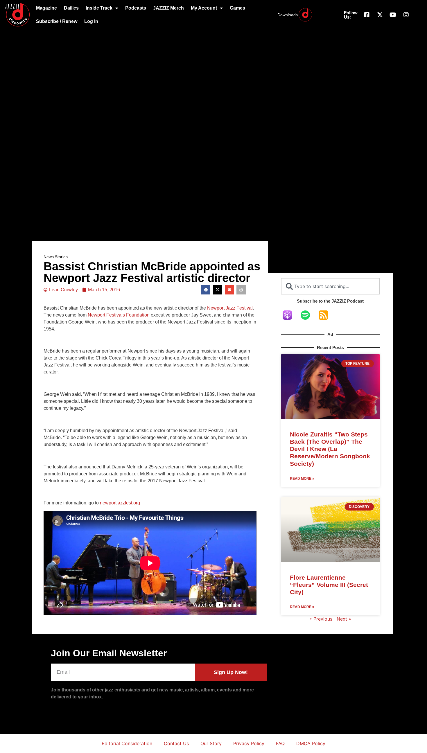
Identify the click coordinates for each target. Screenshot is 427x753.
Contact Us (176, 743)
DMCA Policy (310, 743)
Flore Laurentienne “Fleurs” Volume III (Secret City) (329, 584)
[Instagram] (406, 15)
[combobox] (330, 286)
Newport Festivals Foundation (119, 314)
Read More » (302, 479)
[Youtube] (393, 15)
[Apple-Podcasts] (290, 315)
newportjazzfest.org (120, 502)
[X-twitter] (380, 15)
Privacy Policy (248, 743)
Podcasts (135, 8)
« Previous (320, 619)
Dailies (71, 8)
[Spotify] (308, 315)
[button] (206, 289)
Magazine (46, 8)
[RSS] (326, 315)
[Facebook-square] (367, 15)
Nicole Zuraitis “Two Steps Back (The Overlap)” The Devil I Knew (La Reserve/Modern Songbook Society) (330, 449)
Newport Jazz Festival (230, 307)
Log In (91, 21)
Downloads (287, 14)
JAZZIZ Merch (168, 8)
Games (237, 8)
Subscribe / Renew (56, 21)
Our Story (211, 743)
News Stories (56, 256)
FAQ (280, 743)
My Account (204, 8)
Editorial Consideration (127, 743)
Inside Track (99, 8)
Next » (344, 619)
